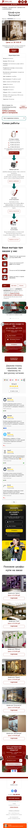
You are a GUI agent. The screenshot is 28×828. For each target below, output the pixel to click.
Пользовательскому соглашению (11, 768)
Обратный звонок (14, 798)
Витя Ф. (9, 485)
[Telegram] (13, 560)
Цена (4, 285)
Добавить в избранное (14, 810)
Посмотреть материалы (14, 359)
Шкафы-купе (12, 7)
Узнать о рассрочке (14, 211)
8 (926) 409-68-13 (15, 147)
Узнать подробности (23, 107)
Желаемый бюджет (15, 339)
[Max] (15, 560)
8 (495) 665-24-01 (15, 144)
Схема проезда (14, 807)
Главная (4, 7)
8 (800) (14, 794)
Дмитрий (9, 415)
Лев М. (8, 433)
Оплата (21, 285)
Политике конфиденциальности (15, 767)
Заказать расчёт (14, 51)
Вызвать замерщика (14, 181)
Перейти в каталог (14, 239)
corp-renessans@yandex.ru (14, 801)
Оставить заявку (14, 152)
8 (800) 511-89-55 (15, 142)
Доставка (14, 285)
